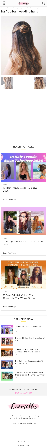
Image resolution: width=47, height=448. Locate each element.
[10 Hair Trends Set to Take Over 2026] (23, 167)
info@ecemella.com (28, 423)
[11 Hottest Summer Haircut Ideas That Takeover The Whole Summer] (7, 376)
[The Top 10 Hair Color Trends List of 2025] (23, 221)
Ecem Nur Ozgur (9, 199)
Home (2, 8)
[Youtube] (31, 428)
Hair (5, 184)
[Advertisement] (23, 117)
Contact (26, 442)
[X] (26, 428)
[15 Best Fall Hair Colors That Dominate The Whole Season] (23, 274)
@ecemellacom (23, 393)
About (20, 442)
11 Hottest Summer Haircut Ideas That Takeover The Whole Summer (29, 374)
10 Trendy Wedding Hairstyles (15, 8)
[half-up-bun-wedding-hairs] (23, 45)
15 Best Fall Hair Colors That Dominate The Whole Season (19, 297)
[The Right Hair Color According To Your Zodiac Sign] (7, 364)
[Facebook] (15, 428)
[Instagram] (21, 428)
